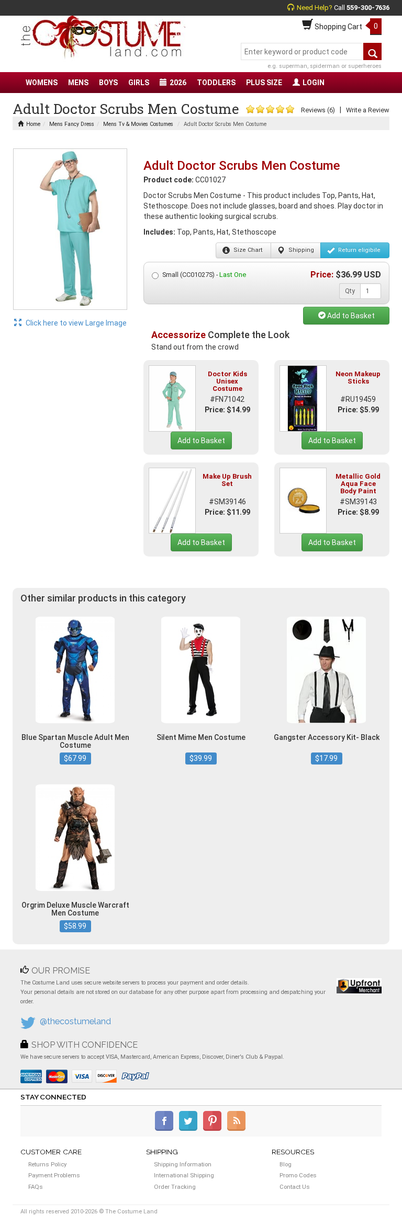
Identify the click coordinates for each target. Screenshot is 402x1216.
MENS (78, 82)
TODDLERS (216, 82)
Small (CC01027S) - (204, 275)
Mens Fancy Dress (71, 124)
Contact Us (295, 1186)
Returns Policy (47, 1164)
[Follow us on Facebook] (166, 1128)
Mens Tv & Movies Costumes (138, 124)
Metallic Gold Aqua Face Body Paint (358, 483)
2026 (178, 82)
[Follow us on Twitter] (190, 1128)
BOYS (108, 82)
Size (247, 250)
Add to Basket (350, 315)
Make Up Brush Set (227, 480)
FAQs (35, 1186)
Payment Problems (54, 1175)
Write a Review (367, 110)
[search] (372, 51)
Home (33, 124)
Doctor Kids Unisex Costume (227, 381)
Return (359, 250)
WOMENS (42, 82)
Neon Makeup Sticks (358, 377)
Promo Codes (298, 1175)
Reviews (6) (318, 110)
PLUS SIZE (264, 82)
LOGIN (314, 82)
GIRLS (138, 82)
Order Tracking (175, 1186)
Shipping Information (182, 1164)
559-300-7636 (368, 7)
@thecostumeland (75, 1021)
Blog (286, 1164)
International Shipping (184, 1175)
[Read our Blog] (237, 1128)
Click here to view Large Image (75, 323)
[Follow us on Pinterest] (214, 1128)
